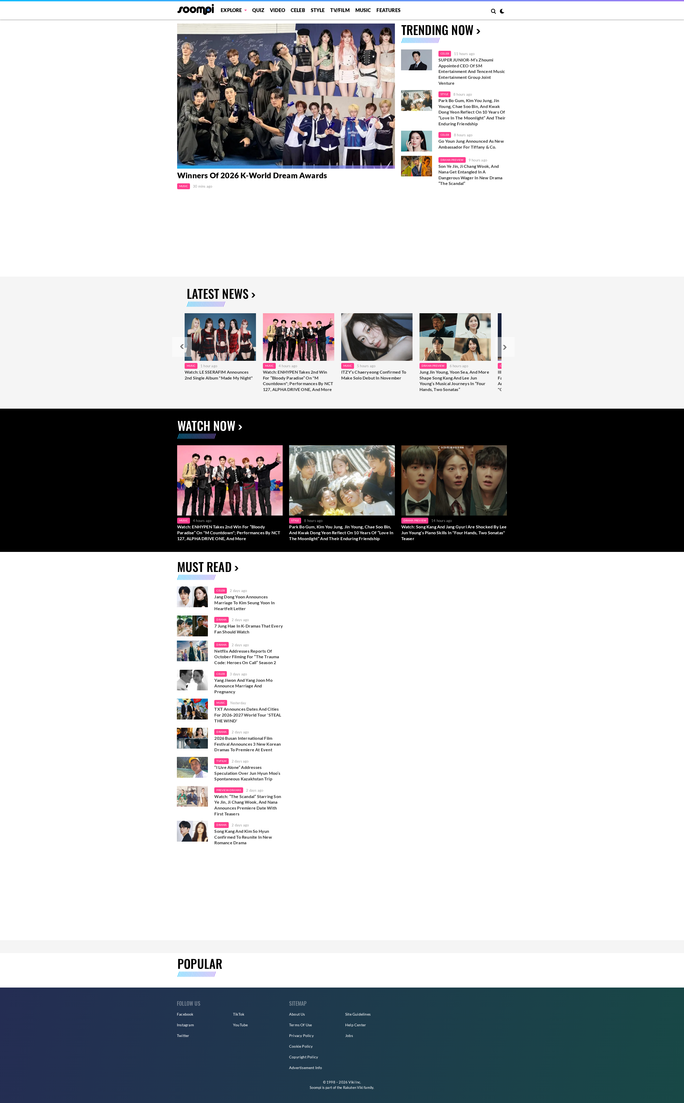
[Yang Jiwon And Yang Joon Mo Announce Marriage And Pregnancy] (192, 680)
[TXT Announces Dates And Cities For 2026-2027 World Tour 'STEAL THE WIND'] (192, 709)
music (220, 702)
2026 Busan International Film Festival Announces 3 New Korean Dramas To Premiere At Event (247, 744)
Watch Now (206, 425)
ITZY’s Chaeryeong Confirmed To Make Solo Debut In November (373, 374)
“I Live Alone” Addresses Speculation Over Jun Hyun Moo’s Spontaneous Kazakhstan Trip (247, 773)
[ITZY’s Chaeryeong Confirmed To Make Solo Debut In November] (377, 337)
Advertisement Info (305, 1067)
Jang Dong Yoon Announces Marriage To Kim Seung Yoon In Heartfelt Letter (244, 602)
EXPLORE (231, 10)
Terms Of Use (300, 1025)
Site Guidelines (358, 1014)
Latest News (217, 293)
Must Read (204, 566)
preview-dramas (228, 790)
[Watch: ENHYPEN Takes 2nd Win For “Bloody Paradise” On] (298, 337)
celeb (220, 590)
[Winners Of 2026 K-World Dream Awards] (286, 96)
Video (277, 10)
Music (363, 10)
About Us (297, 1014)
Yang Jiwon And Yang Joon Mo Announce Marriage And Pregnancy (243, 686)
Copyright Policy (303, 1057)
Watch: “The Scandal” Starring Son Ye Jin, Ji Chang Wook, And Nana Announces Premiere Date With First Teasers (247, 805)
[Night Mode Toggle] (502, 12)
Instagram (185, 1025)
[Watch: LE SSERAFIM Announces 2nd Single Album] (220, 337)
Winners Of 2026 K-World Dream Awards (252, 175)
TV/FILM (339, 10)
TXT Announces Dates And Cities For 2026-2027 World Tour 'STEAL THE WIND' (247, 714)
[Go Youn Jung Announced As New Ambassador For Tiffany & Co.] (416, 141)
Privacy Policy (301, 1035)
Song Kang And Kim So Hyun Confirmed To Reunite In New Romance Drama (243, 837)
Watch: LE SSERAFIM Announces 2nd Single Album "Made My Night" (219, 374)
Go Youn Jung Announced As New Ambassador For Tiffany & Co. (471, 143)
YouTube (240, 1025)
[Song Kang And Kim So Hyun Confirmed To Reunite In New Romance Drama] (192, 831)
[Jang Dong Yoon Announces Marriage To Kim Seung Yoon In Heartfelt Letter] (192, 596)
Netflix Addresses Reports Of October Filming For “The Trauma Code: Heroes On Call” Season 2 (246, 656)
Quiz (258, 10)
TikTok (238, 1014)
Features (388, 10)
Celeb (298, 10)
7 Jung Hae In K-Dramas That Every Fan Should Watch (248, 628)
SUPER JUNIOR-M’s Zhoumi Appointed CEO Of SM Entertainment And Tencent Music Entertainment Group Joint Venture (471, 71)
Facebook (185, 1014)
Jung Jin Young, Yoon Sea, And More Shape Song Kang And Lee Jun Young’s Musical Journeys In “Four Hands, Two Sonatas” (454, 380)
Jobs (349, 1035)
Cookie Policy (301, 1046)
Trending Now (437, 29)
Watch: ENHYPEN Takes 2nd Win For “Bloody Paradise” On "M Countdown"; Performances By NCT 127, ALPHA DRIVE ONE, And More (298, 380)
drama (221, 619)
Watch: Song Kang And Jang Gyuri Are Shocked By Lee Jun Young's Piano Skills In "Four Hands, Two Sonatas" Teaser (454, 532)
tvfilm (221, 761)
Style (318, 10)
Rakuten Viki (353, 1087)
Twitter (183, 1035)
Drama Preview (452, 159)
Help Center (355, 1025)
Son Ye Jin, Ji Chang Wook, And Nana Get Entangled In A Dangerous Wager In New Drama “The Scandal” (470, 175)
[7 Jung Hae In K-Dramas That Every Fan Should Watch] (192, 626)
